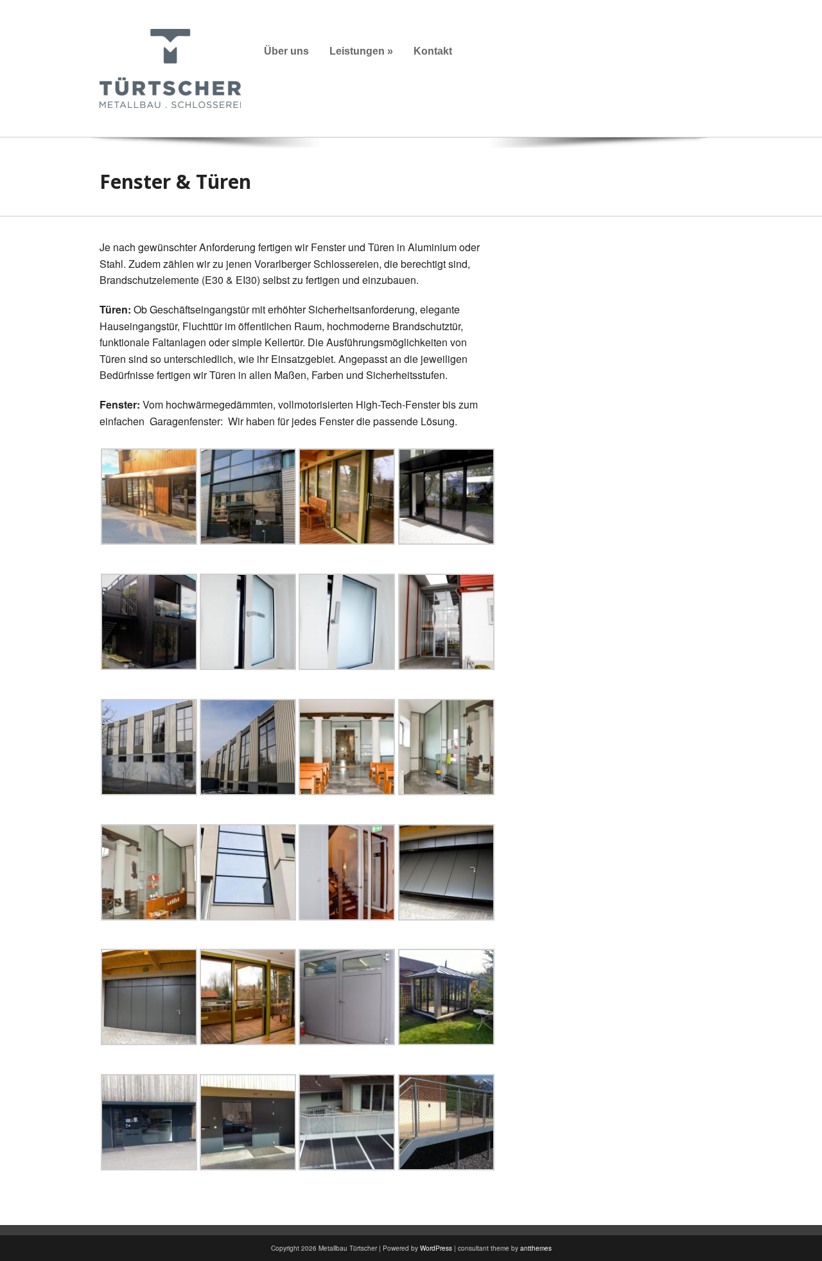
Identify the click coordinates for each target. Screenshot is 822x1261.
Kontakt (433, 51)
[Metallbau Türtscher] (170, 67)
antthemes (536, 1248)
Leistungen (361, 51)
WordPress (436, 1248)
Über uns (286, 51)
